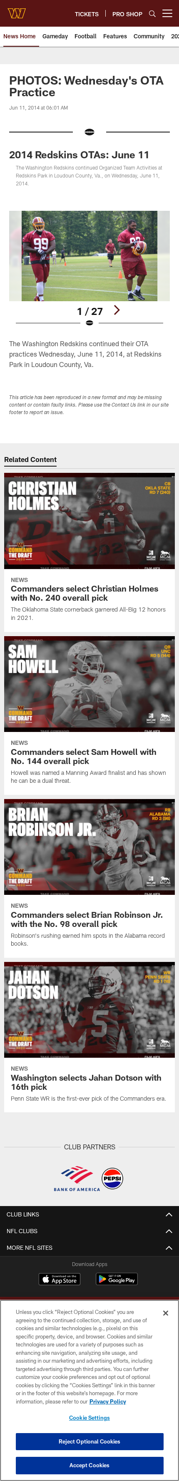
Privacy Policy (108, 1401)
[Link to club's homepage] (17, 10)
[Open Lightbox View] (89, 269)
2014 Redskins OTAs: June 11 (79, 154)
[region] (89, 1390)
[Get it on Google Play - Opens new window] (117, 1283)
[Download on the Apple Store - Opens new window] (59, 1280)
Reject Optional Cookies (90, 1441)
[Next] (117, 310)
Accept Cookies (90, 1465)
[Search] (152, 13)
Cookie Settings (89, 1417)
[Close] (166, 1313)
